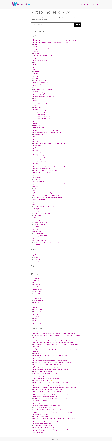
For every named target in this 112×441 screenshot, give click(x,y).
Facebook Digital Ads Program (41, 84)
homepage (34, 18)
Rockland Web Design (39, 269)
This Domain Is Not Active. (40, 224)
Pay (34, 136)
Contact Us (36, 76)
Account (35, 51)
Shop (34, 190)
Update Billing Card (41, 157)
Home (35, 98)
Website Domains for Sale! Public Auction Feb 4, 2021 (48, 405)
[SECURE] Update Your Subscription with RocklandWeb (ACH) (50, 42)
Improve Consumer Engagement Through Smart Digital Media (51, 355)
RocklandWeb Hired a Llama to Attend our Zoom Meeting (49, 422)
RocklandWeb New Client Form (42, 172)
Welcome (38, 152)
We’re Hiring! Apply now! (40, 235)
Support (35, 204)
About (35, 44)
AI (33, 252)
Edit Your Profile (40, 156)
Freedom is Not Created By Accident (43, 420)
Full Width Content (41, 112)
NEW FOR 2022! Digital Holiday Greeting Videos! (46, 130)
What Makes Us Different (40, 240)
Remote (35, 163)
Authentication (37, 58)
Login (34, 121)
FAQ (34, 85)
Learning (35, 120)
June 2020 (36, 316)
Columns (38, 210)
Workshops (36, 244)
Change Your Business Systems (42, 407)
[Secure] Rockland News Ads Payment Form (45, 39)
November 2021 (37, 311)
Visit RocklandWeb (38, 233)
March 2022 (36, 307)
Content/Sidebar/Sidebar (43, 111)
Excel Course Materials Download (42, 393)
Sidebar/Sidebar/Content (43, 118)
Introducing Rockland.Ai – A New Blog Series (45, 357)
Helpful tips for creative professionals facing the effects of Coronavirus (53, 362)
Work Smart (36, 261)
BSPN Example (37, 66)
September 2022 (38, 300)
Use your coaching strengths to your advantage (46, 375)
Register (35, 150)
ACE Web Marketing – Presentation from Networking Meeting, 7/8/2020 (53, 413)
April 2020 (36, 320)
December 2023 (37, 288)
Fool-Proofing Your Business (41, 416)
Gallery (35, 87)
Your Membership (41, 161)
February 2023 (37, 297)
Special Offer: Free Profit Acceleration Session (46, 195)
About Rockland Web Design (41, 48)
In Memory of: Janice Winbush (41, 414)
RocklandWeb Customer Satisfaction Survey (45, 170)
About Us (36, 49)
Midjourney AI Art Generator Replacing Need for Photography (50, 348)
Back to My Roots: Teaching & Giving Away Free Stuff (47, 389)
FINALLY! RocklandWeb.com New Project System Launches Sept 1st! (52, 395)
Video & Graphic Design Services (42, 228)
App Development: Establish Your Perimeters (46, 378)
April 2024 (36, 280)
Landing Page (37, 107)
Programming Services (39, 147)
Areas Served (37, 57)
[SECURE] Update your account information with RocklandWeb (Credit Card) (54, 40)
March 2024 (36, 282)
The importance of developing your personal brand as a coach (50, 359)
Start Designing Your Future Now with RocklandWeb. (48, 197)
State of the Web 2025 (39, 199)
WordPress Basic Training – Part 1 (42, 423)
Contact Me (36, 75)
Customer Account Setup (40, 80)
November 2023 (37, 289)
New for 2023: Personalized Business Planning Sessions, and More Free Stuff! (54, 387)
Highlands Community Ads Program (43, 96)
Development (37, 255)
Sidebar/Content (40, 114)
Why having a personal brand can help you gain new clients (50, 360)
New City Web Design (39, 129)
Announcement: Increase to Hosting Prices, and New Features (51, 398)
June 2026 (36, 277)
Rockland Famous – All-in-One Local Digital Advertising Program (51, 166)
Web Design (36, 237)
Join (34, 105)
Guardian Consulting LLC (40, 93)
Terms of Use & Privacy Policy (41, 213)
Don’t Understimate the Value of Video (44, 427)
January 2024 (37, 286)
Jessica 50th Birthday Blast (40, 103)
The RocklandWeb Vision (40, 222)
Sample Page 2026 (38, 181)
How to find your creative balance (42, 371)
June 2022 (36, 304)
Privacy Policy (37, 145)
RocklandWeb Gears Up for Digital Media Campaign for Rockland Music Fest (54, 333)
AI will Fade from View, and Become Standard (46, 332)
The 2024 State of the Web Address (43, 339)
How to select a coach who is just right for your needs (48, 364)
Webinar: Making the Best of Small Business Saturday (48, 409)
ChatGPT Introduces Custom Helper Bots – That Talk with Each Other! (53, 342)
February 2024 (37, 284)
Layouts (35, 109)
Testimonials (37, 215)
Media (35, 123)
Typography (36, 226)
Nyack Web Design (38, 134)
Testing (35, 217)
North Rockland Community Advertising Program (47, 132)
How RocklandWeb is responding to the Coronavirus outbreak (50, 430)
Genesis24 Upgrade (38, 376)
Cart (34, 69)
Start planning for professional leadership (45, 373)
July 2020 (36, 315)
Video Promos (37, 229)
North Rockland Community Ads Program (45, 396)
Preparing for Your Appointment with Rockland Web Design (50, 143)
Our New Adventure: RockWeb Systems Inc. (45, 411)
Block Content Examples (40, 60)
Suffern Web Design (39, 202)
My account (36, 125)
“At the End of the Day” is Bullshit (42, 425)
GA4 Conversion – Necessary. (41, 400)
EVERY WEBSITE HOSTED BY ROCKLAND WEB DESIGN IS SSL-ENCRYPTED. (54, 418)
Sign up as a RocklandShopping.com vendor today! (47, 192)
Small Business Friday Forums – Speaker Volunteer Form (49, 193)
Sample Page (37, 177)
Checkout (36, 71)
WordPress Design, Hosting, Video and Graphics (46, 242)
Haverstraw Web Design (40, 94)
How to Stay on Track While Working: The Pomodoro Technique (51, 429)
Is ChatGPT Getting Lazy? (40, 353)
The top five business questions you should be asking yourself (50, 367)
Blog (34, 62)
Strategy (35, 257)
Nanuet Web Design (39, 127)
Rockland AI (36, 165)
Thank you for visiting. (39, 219)
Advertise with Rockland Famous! (42, 55)
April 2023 (36, 295)
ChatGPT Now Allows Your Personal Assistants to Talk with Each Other (53, 341)
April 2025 (36, 279)
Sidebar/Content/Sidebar (43, 116)
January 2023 (37, 298)
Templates (36, 208)
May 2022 (35, 306)
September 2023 (38, 293)
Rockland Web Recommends (41, 168)
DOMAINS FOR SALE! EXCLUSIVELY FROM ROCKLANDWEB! (49, 391)
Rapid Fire (36, 148)
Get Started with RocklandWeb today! (43, 89)
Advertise (36, 53)
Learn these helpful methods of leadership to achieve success (50, 369)
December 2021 (37, 309)
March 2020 (36, 322)
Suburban (36, 201)
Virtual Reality (37, 231)
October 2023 (37, 291)
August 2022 (36, 302)
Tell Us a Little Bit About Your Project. (43, 206)
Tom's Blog (36, 259)
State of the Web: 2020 (39, 432)
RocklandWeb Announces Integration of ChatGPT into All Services (51, 385)
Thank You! (36, 220)
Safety (35, 174)
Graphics (35, 91)
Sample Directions (38, 175)
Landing (38, 211)
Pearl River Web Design (39, 138)
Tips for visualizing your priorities (42, 366)
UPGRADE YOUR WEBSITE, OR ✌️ (42, 380)
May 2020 (36, 318)
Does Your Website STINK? (40, 82)
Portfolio (35, 139)
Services (35, 184)
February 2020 (37, 324)
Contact (35, 73)
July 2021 (35, 313)
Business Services (38, 67)
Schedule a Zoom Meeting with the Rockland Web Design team (51, 183)
